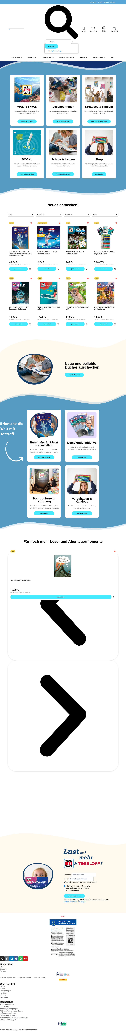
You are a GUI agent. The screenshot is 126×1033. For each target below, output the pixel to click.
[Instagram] (2, 958)
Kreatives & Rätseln (65, 57)
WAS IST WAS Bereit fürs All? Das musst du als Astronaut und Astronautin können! (20, 254)
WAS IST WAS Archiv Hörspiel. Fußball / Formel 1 (47, 253)
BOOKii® (82, 57)
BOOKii (27, 159)
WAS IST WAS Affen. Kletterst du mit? (77, 308)
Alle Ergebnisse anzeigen (55, 51)
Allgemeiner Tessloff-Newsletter (78, 886)
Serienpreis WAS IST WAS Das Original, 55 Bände (104, 253)
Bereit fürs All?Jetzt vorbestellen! (44, 444)
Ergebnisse (51, 46)
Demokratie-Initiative (82, 442)
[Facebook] (16, 958)
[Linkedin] (11, 958)
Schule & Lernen (98, 57)
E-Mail (66, 879)
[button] (30, 269)
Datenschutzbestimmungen (75, 902)
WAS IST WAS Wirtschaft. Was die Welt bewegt (104, 308)
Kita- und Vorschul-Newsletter (77, 888)
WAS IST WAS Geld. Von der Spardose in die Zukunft (18, 308)
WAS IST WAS (16, 57)
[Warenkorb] (114, 28)
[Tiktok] (7, 958)
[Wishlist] (93, 28)
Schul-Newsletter (72, 890)
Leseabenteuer (46, 57)
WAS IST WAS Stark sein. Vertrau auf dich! (48, 308)
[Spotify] (20, 958)
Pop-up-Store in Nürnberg (44, 500)
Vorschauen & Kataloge (82, 500)
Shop (112, 57)
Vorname (67, 875)
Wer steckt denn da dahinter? (20, 580)
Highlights (31, 57)
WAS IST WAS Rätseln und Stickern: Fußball (75, 253)
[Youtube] (25, 958)
